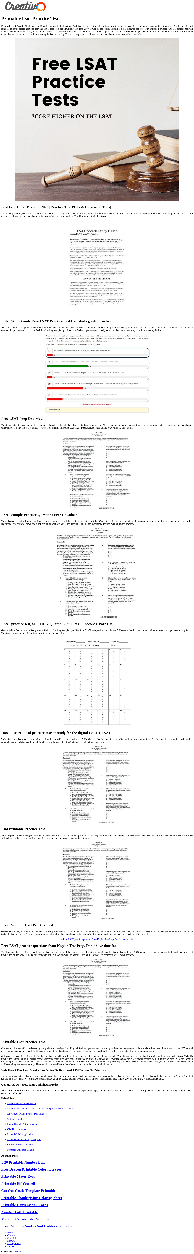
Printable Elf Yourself (18, 1184)
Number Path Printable (19, 1212)
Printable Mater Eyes (18, 1176)
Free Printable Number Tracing (22, 1103)
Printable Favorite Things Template (24, 1139)
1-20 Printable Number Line (23, 1162)
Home (10, 1232)
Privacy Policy (14, 1243)
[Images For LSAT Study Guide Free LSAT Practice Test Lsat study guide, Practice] (97, 268)
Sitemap (11, 1246)
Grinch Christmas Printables (20, 1144)
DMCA (11, 1240)
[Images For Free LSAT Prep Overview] (97, 374)
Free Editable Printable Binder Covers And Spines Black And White (40, 1108)
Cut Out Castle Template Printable (28, 1191)
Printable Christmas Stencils (20, 1149)
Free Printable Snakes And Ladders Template (36, 1226)
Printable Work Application (20, 1134)
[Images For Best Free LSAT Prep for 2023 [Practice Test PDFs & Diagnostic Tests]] (97, 120)
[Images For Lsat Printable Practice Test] (97, 785)
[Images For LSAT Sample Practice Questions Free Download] (97, 471)
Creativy (17, 1251)
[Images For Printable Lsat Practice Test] (97, 998)
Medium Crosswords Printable (25, 1219)
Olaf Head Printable (16, 1129)
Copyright (12, 1238)
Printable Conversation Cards (24, 1205)
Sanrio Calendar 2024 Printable (22, 1124)
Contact (11, 1235)
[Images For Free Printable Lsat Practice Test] (97, 881)
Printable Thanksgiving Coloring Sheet (31, 1198)
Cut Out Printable (15, 1119)
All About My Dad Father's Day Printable (27, 1113)
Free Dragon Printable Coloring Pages (31, 1169)
